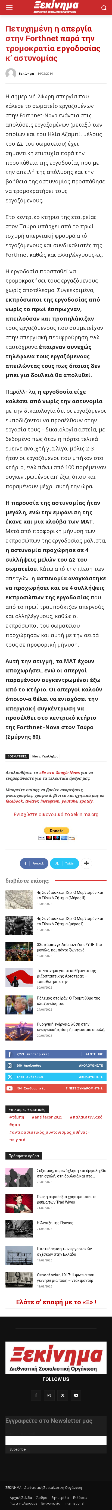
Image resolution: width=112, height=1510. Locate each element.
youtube (69, 801)
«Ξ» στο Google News (59, 772)
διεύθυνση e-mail (20, 1433)
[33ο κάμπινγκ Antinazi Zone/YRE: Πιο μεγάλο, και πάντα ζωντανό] (19, 951)
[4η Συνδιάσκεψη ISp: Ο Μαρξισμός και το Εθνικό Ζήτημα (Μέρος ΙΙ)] (19, 899)
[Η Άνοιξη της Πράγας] (19, 1229)
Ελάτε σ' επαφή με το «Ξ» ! (56, 1302)
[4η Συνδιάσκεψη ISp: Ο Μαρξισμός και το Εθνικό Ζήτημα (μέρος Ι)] (19, 925)
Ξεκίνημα (26, 73)
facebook (14, 801)
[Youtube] (76, 1395)
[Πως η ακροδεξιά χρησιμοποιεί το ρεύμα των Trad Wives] (19, 1203)
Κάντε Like (94, 1054)
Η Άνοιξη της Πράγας (55, 1223)
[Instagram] (49, 1395)
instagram (49, 801)
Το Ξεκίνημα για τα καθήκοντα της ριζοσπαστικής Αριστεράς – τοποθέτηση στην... (66, 976)
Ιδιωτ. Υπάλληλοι (45, 756)
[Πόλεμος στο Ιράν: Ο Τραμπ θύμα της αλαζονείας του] (19, 1004)
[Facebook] (36, 1395)
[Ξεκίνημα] (11, 73)
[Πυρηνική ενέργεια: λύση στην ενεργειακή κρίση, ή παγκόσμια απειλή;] (19, 1031)
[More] (86, 863)
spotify (85, 801)
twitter (31, 801)
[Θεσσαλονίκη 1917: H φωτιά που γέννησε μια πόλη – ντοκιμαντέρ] (19, 1279)
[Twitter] (62, 1395)
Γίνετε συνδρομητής (84, 1088)
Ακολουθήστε (91, 1065)
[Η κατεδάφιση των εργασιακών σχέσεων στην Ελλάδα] (19, 1255)
